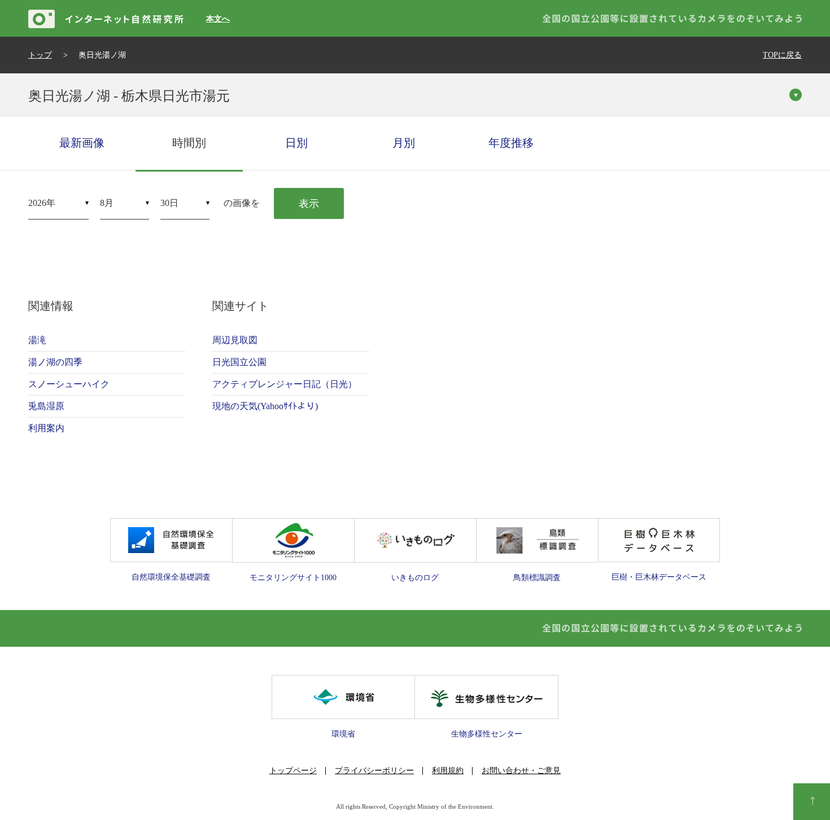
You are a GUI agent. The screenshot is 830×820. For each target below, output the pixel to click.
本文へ (218, 19)
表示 (309, 203)
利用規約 (448, 770)
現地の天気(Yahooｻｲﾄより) (265, 406)
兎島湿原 (46, 406)
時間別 (189, 143)
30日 (169, 203)
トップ (40, 55)
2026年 (41, 203)
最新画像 (81, 143)
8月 (106, 203)
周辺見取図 (234, 340)
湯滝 (37, 340)
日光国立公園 (239, 362)
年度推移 (511, 143)
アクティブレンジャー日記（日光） (284, 384)
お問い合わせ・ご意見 (521, 770)
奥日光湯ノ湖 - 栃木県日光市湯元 (129, 96)
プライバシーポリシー (374, 770)
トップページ (293, 770)
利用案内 (46, 428)
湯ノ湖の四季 (55, 362)
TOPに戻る (782, 55)
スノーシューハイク (69, 384)
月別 (403, 143)
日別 (296, 143)
